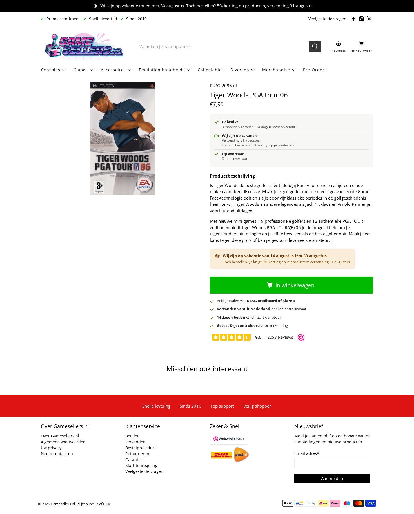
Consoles (50, 69)
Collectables (211, 69)
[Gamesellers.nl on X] (369, 18)
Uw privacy (51, 447)
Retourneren (137, 453)
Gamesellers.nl (63, 504)
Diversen (239, 69)
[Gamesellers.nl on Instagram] (361, 18)
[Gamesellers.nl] (83, 46)
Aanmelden (332, 478)
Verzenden (135, 441)
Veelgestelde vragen (327, 18)
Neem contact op (57, 453)
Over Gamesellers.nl (60, 436)
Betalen (132, 436)
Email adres (306, 453)
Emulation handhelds (162, 69)
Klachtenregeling (141, 465)
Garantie (133, 459)
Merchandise (276, 69)
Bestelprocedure (141, 447)
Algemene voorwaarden (63, 441)
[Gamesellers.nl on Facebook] (353, 18)
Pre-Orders (315, 69)
